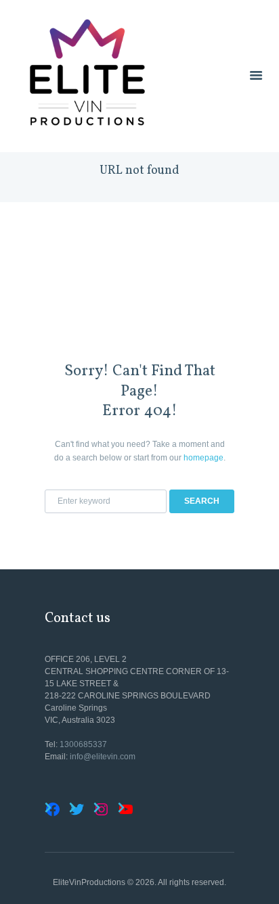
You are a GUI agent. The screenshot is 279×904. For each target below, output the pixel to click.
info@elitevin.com (102, 756)
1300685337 (83, 744)
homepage (203, 457)
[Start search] (201, 501)
